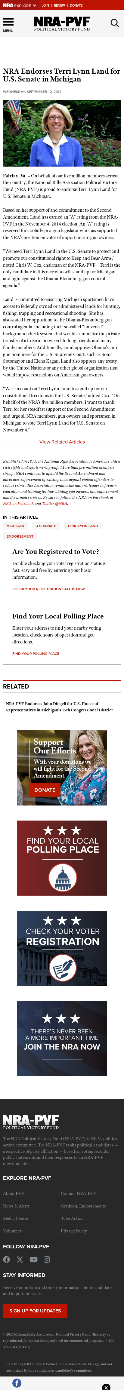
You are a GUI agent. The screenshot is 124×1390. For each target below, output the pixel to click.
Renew (59, 5)
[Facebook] (16, 1386)
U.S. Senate (46, 525)
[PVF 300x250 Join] (62, 1038)
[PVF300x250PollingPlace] (62, 858)
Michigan (15, 525)
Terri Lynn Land (82, 525)
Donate (76, 5)
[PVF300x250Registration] (62, 948)
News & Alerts (16, 1206)
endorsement (20, 536)
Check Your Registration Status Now (48, 588)
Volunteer (12, 1231)
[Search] (115, 23)
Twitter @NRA (54, 503)
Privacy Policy (74, 1231)
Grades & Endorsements (83, 1206)
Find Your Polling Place (35, 653)
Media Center (15, 1218)
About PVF (13, 1193)
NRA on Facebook (18, 503)
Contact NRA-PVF (78, 1193)
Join (45, 5)
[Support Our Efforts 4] (62, 768)
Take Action (72, 1218)
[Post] (106, 1386)
